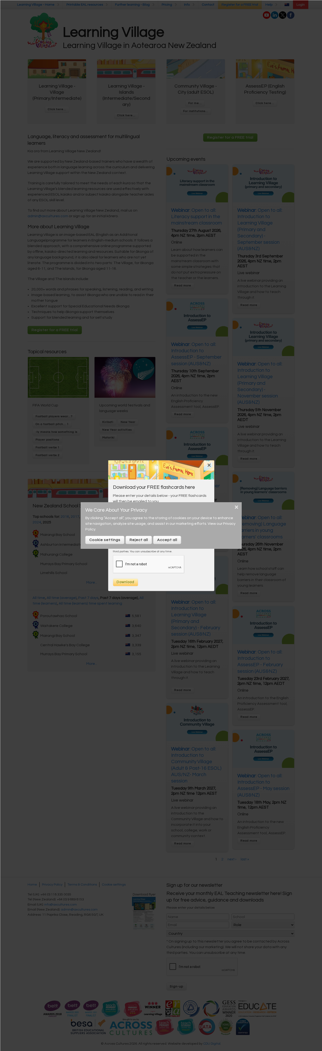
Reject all (139, 540)
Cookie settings (104, 540)
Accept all (167, 540)
